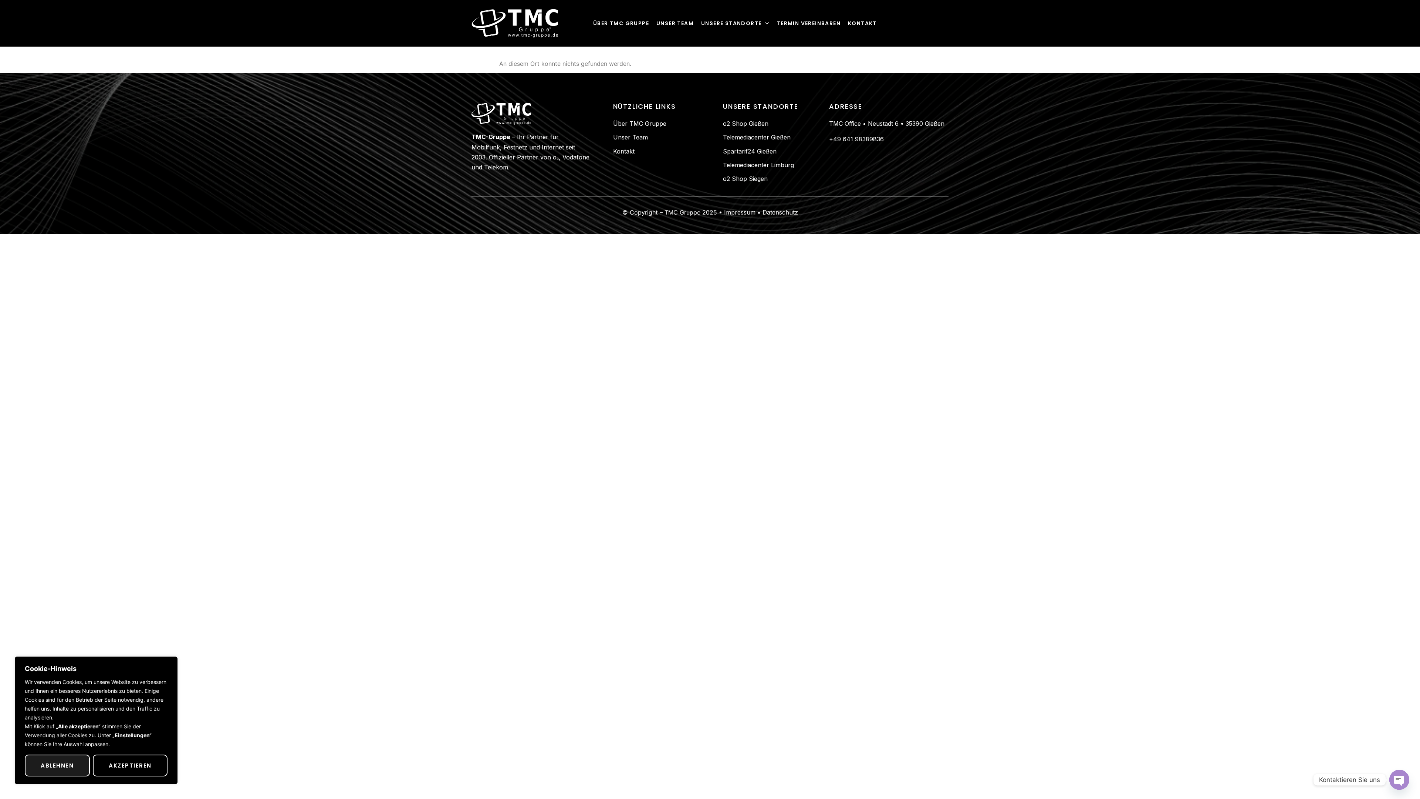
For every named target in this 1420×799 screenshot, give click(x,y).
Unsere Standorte (731, 23)
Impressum (738, 212)
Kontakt (862, 23)
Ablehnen (57, 765)
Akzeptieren (130, 765)
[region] (96, 720)
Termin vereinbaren (809, 23)
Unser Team (675, 23)
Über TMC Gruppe (621, 23)
